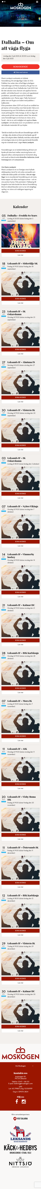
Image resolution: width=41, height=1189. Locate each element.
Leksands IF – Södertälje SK (22, 263)
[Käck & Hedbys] (20, 1149)
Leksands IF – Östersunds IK (22, 847)
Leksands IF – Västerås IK (21, 410)
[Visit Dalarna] (20, 1119)
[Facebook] (17, 1102)
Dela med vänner (21, 72)
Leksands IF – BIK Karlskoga (23, 652)
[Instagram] (24, 1102)
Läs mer (20, 255)
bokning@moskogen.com (23, 1084)
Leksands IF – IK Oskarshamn (16, 313)
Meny (38, 2)
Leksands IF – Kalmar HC (21, 605)
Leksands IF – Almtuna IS (21, 362)
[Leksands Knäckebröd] (20, 1132)
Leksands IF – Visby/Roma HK (21, 798)
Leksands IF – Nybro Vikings (22, 506)
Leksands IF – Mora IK (19, 700)
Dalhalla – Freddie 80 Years (22, 215)
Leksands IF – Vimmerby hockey (20, 556)
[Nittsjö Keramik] (20, 1163)
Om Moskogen (20, 1066)
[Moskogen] (20, 6)
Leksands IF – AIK (17, 748)
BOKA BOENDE (20, 66)
